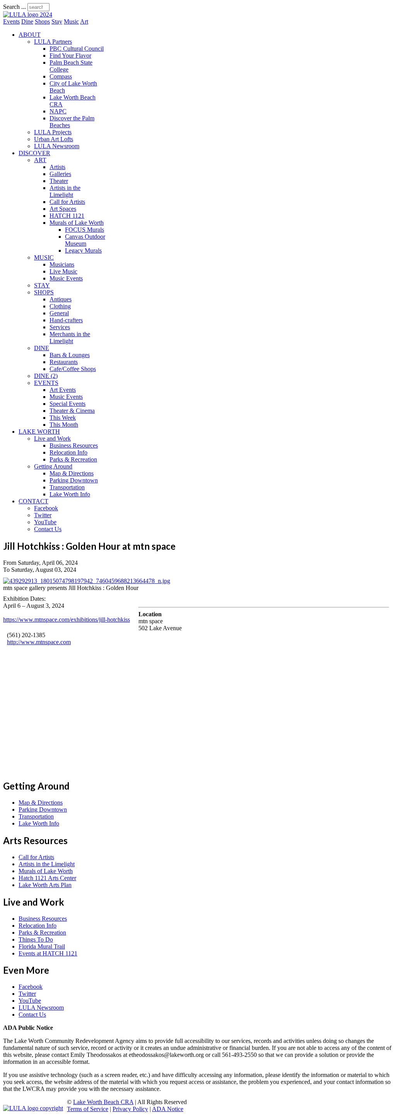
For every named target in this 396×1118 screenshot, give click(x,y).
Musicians (62, 264)
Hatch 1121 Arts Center (47, 878)
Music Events (66, 278)
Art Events (63, 389)
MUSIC (44, 257)
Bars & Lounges (70, 355)
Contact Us (47, 529)
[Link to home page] (27, 14)
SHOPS (44, 292)
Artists (57, 167)
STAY (42, 285)
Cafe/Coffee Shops (73, 369)
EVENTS (46, 383)
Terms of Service (87, 1109)
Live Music (63, 271)
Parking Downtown (74, 480)
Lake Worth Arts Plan (45, 885)
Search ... (14, 6)
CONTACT (33, 501)
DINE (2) (46, 376)
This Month (64, 424)
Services (60, 327)
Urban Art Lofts (53, 139)
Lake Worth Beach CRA (103, 1102)
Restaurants (64, 362)
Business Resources (74, 445)
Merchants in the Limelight (70, 337)
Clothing (60, 306)
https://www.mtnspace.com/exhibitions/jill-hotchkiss (66, 619)
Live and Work (52, 438)
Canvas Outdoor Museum (85, 240)
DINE (41, 348)
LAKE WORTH (39, 431)
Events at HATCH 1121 (48, 953)
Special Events (67, 403)
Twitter (42, 515)
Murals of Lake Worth (77, 222)
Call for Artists (67, 201)
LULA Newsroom (56, 146)
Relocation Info (68, 452)
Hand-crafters (66, 320)
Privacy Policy (130, 1109)
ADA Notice (167, 1109)
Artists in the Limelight (65, 191)
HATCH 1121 (67, 215)
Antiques (61, 299)
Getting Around (53, 466)
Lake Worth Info (70, 494)
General (59, 313)
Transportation (67, 487)
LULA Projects (53, 132)
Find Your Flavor (70, 55)
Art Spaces (63, 208)
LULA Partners (53, 41)
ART (40, 160)
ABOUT (30, 34)
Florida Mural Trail (42, 946)
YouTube (45, 522)
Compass (61, 76)
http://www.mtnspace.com (39, 642)
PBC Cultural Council (77, 48)
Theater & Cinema (72, 410)
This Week (63, 417)
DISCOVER (34, 153)
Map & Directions (72, 473)
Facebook (46, 508)
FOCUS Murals (84, 229)
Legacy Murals (83, 250)
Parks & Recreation (73, 459)
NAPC (58, 111)
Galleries (60, 174)
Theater (59, 181)
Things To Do (36, 939)
